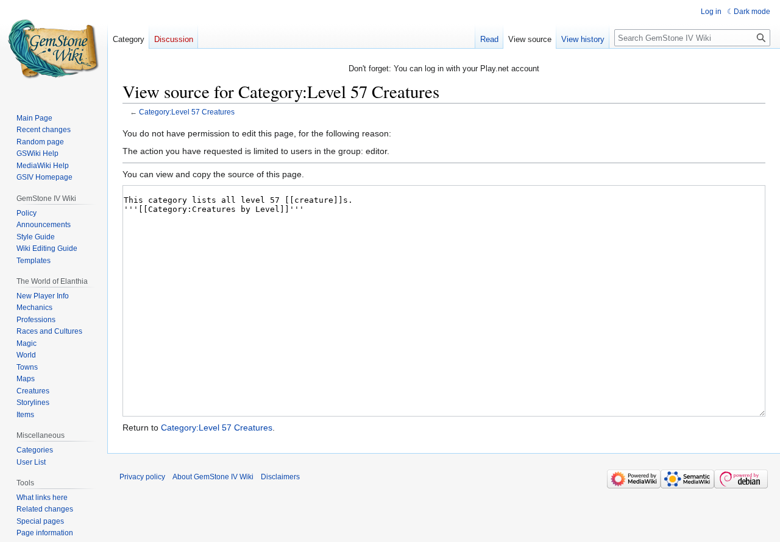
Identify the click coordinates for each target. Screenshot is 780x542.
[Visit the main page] (53, 48)
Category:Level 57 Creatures (187, 112)
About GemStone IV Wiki (213, 477)
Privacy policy (142, 477)
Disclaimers (280, 477)
